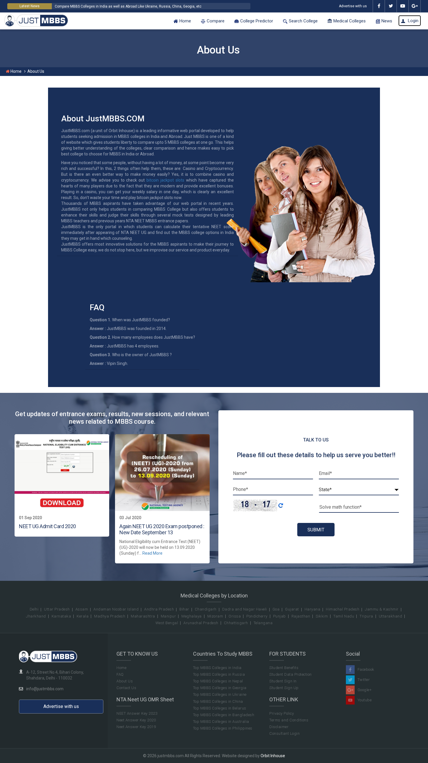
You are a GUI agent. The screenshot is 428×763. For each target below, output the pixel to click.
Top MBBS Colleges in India (217, 668)
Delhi (34, 609)
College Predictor (256, 21)
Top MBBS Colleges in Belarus (219, 708)
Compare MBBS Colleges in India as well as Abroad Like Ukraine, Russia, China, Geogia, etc (128, 6)
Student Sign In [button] (283, 681)
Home (185, 21)
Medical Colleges (349, 21)
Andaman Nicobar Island (116, 609)
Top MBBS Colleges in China (218, 701)
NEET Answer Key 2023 (136, 713)
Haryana (313, 609)
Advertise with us (353, 6)
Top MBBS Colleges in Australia (221, 721)
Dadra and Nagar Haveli (244, 609)
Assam (81, 609)
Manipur (168, 616)
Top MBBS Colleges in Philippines (222, 728)
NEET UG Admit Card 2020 (47, 526)
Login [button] (412, 20)
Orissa (235, 616)
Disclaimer (279, 727)
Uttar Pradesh (57, 609)
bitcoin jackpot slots (165, 180)
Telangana (263, 623)
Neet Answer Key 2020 (136, 720)
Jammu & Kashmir (382, 609)
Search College (303, 21)
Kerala (83, 616)
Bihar (184, 609)
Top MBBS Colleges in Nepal (218, 681)
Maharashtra (143, 616)
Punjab (279, 616)
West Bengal (166, 623)
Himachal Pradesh (342, 609)
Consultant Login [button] (284, 733)
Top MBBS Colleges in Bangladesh (223, 715)
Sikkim (322, 616)
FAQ (120, 674)
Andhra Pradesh (159, 609)
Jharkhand (36, 616)
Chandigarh (206, 609)
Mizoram (215, 616)
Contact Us (126, 688)
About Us (124, 681)
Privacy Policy (281, 713)
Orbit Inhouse (273, 755)
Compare (215, 21)
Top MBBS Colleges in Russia (219, 674)
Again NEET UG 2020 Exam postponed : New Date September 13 (161, 529)
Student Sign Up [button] (284, 688)
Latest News (30, 6)
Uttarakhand (390, 616)
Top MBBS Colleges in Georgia (220, 688)
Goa (276, 609)
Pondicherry (257, 616)
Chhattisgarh (236, 623)
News (386, 21)
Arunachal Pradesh (200, 623)
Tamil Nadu (343, 616)
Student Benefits (283, 668)
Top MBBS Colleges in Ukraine (220, 694)
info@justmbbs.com (44, 689)
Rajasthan (300, 616)
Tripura (366, 616)
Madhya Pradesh (109, 616)
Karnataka (61, 616)
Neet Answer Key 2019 (136, 727)
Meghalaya (191, 616)
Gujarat (292, 609)
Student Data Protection (290, 674)
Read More (152, 553)
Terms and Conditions (288, 720)
